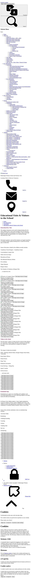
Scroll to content (4, 2)
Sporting (11, 128)
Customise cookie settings (17, 522)
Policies (11, 85)
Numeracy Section (10, 155)
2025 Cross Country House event (14, 136)
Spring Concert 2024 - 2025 (12, 163)
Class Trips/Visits (13, 121)
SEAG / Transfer (13, 117)
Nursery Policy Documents (15, 56)
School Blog (9, 58)
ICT (10, 72)
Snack (13, 49)
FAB (10, 123)
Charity (11, 118)
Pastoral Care (15, 51)
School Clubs (9, 131)
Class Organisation (13, 81)
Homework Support (10, 112)
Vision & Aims (12, 91)
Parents (5, 100)
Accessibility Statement (11, 468)
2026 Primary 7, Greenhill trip (13, 139)
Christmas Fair (15, 108)
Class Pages (9, 145)
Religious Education (13, 75)
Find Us (24, 212)
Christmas (11, 119)
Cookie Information (10, 465)
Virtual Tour (9, 61)
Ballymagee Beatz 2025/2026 (13, 40)
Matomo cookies (8, 553)
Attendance (11, 116)
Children (5, 132)
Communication (13, 82)
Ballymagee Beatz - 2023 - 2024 (13, 38)
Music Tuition (12, 73)
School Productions (13, 76)
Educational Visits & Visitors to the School (19, 70)
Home (4, 34)
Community (9, 103)
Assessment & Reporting (15, 67)
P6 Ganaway (12, 150)
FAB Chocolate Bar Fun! (12, 147)
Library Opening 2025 (11, 153)
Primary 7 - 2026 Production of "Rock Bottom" (17, 159)
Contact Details (9, 168)
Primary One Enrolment (11, 94)
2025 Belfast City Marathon (12, 135)
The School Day (13, 89)
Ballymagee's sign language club (13, 144)
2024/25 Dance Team (11, 133)
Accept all (8, 522)
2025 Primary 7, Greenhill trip (13, 137)
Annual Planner (9, 96)
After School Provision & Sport (16, 66)
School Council (9, 160)
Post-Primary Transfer (11, 93)
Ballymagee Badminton (11, 140)
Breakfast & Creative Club (12, 102)
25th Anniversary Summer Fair (19, 107)
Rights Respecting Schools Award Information (19, 86)
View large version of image (21, 276)
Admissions (12, 80)
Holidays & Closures (11, 110)
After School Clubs (13, 114)
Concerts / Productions (14, 122)
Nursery (8, 43)
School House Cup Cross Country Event (15, 162)
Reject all (3, 522)
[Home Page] (4, 173)
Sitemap (5, 460)
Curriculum (9, 65)
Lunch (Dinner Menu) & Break (13, 130)
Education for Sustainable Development (18, 68)
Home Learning (12, 71)
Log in (4, 170)
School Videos (9, 59)
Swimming (11, 127)
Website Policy (9, 467)
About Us (5, 35)
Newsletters (12, 53)
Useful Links (12, 104)
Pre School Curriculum (14, 54)
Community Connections (12, 146)
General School (12, 125)
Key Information (13, 45)
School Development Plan (15, 88)
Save (13, 576)
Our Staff (8, 57)
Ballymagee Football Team (12, 141)
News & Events (7, 95)
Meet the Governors (10, 42)
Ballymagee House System (12, 142)
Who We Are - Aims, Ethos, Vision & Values (16, 62)
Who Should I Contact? (11, 167)
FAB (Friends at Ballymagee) (16, 105)
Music (10, 126)
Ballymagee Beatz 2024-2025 (13, 39)
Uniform (14, 48)
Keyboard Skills (10, 151)
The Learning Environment (18, 47)
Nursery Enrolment (13, 44)
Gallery (11, 52)
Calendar (8, 98)
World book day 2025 (11, 164)
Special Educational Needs (15, 77)
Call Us (24, 190)
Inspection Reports (13, 84)
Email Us (24, 201)
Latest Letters (15, 109)
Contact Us (6, 165)
